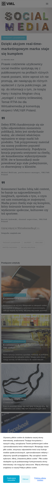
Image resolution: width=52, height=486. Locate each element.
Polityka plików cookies (40, 479)
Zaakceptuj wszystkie (11, 479)
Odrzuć (25, 479)
